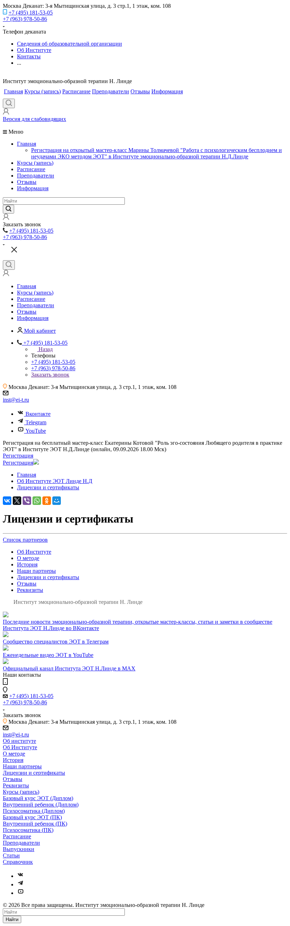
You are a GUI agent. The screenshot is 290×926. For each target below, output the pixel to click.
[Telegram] (20, 884)
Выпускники (18, 849)
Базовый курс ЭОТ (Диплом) (38, 798)
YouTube (35, 431)
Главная (13, 91)
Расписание (76, 91)
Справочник (18, 862)
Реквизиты (30, 590)
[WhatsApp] (37, 500)
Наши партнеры (36, 571)
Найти (12, 919)
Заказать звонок (50, 375)
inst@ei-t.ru (16, 400)
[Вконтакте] (20, 876)
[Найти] (8, 209)
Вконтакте (38, 414)
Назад (46, 349)
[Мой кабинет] (6, 113)
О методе (28, 558)
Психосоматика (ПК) (28, 830)
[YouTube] (20, 893)
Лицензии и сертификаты (48, 577)
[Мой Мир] (56, 500)
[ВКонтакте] (7, 500)
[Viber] (27, 500)
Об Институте (34, 552)
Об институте (19, 741)
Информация (167, 91)
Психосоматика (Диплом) (34, 811)
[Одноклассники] (46, 500)
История (27, 564)
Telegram (35, 422)
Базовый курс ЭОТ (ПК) (32, 817)
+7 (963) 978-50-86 (25, 19)
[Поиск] (9, 103)
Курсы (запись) (42, 91)
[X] (17, 500)
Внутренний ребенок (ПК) (35, 824)
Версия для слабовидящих (34, 119)
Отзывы (140, 91)
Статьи (11, 855)
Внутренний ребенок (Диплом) (41, 805)
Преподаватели (110, 91)
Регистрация (18, 456)
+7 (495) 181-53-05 (30, 13)
